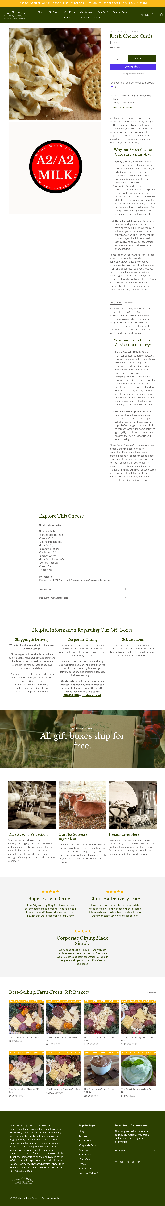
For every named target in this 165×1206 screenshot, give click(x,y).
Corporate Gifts (87, 1145)
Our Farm (69, 12)
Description (116, 302)
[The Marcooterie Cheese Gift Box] (101, 1017)
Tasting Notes (46, 589)
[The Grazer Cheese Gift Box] (26, 1017)
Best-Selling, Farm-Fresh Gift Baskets (49, 992)
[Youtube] (121, 1161)
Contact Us (69, 17)
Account (145, 15)
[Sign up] (153, 1150)
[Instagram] (127, 1161)
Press (82, 1164)
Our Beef (102, 12)
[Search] (154, 15)
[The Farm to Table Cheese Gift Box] (63, 1017)
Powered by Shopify (50, 1198)
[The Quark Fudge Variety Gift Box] (138, 1068)
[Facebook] (116, 1161)
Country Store (120, 12)
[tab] (117, 302)
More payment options (132, 73)
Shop (40, 12)
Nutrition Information (50, 525)
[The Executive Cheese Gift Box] (63, 1068)
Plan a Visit (85, 1159)
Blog (81, 1131)
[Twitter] (138, 1161)
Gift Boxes (53, 12)
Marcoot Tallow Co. (91, 17)
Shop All (83, 1136)
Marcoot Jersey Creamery (124, 31)
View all (151, 992)
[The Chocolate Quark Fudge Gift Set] (101, 1068)
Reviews (129, 302)
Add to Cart (141, 59)
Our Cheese (86, 12)
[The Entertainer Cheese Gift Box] (26, 1068)
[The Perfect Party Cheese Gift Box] (138, 1017)
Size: (112, 47)
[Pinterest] (133, 1161)
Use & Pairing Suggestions (53, 597)
